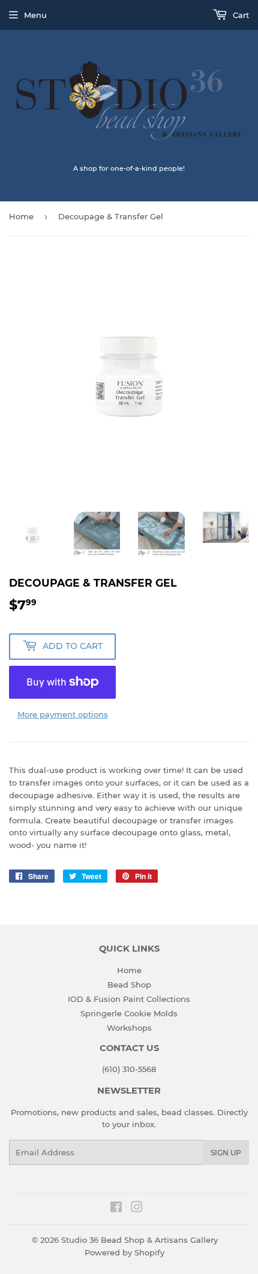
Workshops (129, 1028)
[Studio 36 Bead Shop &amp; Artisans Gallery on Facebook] (116, 1208)
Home (21, 216)
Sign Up (226, 1152)
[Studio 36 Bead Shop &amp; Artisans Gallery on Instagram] (137, 1208)
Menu (35, 15)
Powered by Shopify (124, 1252)
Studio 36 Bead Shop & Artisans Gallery (139, 1240)
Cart (239, 15)
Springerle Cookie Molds (129, 1013)
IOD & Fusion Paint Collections (129, 999)
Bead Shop (129, 984)
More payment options (62, 714)
